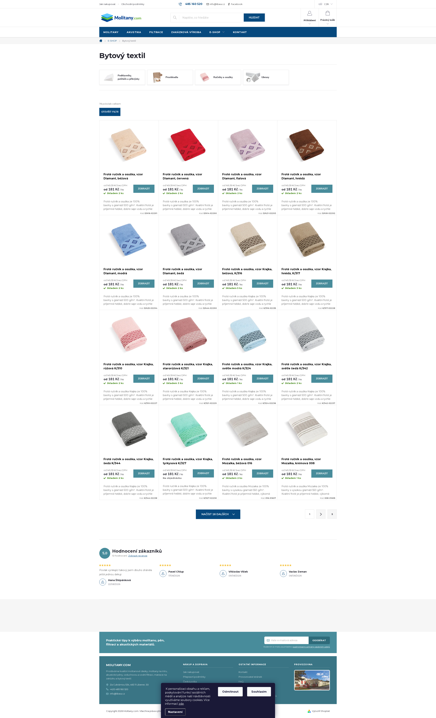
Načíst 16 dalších (215, 514)
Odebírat (319, 640)
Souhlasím (259, 691)
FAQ (241, 681)
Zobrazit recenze (137, 555)
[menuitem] (111, 32)
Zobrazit (144, 188)
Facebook (237, 4)
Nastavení (175, 712)
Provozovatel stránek (250, 676)
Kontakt (243, 672)
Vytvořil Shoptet (321, 711)
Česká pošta (190, 681)
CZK (326, 4)
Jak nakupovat (107, 4)
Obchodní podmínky (132, 4)
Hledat (254, 17)
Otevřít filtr (110, 111)
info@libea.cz (217, 4)
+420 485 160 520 (119, 689)
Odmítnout (230, 691)
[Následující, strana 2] (320, 514)
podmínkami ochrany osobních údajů (311, 646)
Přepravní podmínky (194, 676)
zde (181, 703)
